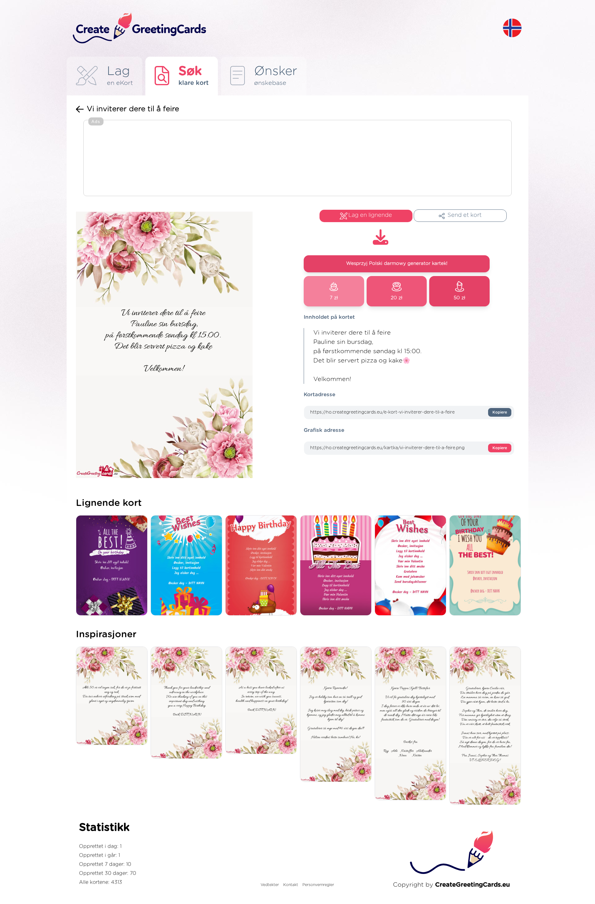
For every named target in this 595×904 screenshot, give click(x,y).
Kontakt (290, 885)
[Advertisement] (297, 159)
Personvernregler (318, 885)
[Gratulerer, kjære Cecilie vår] (486, 726)
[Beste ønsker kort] (412, 566)
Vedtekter (270, 885)
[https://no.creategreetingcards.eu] (283, 28)
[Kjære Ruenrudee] (337, 715)
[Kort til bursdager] (188, 566)
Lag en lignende (370, 215)
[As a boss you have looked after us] (262, 701)
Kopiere (499, 412)
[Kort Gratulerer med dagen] (262, 566)
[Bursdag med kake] (486, 566)
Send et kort (464, 215)
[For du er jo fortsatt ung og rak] (113, 696)
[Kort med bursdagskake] (337, 566)
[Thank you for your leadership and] (188, 703)
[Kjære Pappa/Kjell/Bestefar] (412, 724)
